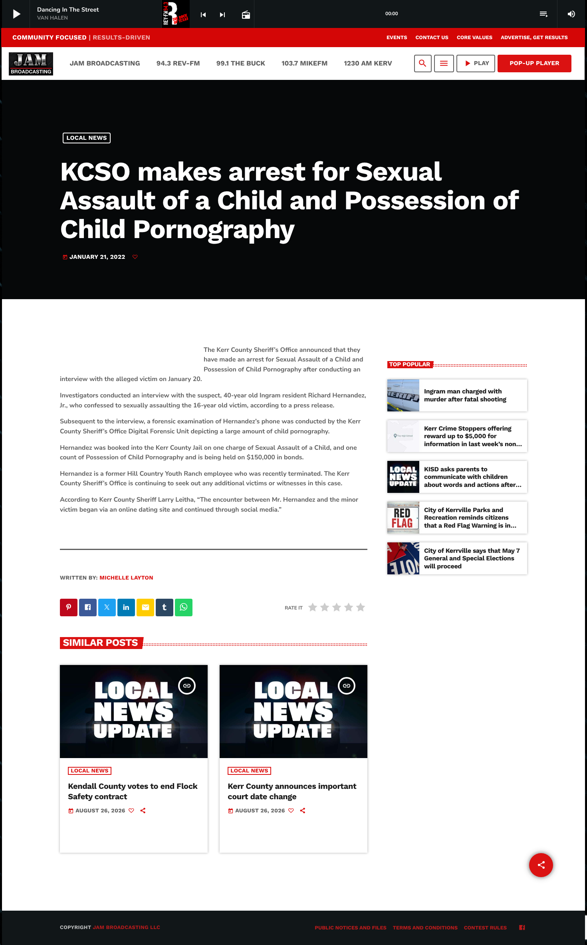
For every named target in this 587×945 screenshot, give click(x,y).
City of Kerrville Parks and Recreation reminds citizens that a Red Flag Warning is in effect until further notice (467, 521)
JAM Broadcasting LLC (126, 928)
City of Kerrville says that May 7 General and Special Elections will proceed (472, 558)
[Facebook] (522, 928)
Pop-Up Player (534, 63)
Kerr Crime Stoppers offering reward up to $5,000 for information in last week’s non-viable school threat (472, 440)
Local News (87, 137)
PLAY (476, 63)
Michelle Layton (126, 578)
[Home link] (31, 63)
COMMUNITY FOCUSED (81, 37)
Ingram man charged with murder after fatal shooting (465, 395)
